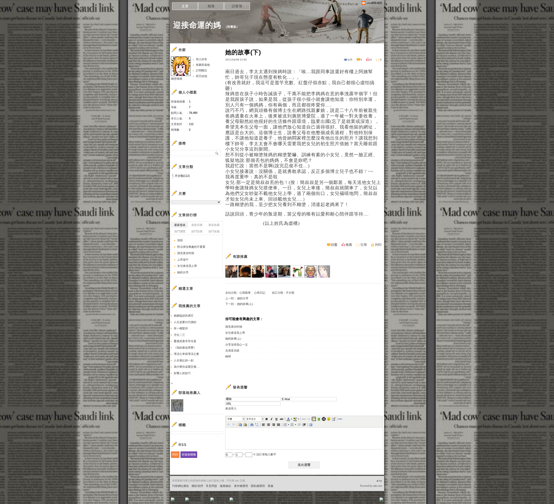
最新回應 (197, 225)
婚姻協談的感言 (183, 315)
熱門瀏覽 (179, 231)
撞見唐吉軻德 (233, 326)
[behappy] (310, 271)
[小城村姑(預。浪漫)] (258, 271)
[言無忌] (324, 271)
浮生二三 (179, 335)
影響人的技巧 (182, 373)
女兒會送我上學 (235, 332)
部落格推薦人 (190, 393)
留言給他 (201, 76)
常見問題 (211, 486)
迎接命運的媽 (197, 25)
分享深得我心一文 (236, 344)
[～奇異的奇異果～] (231, 271)
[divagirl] (284, 271)
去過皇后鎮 (232, 350)
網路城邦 (372, 500)
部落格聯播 (189, 454)
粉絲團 (180, 500)
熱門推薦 (214, 231)
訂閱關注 (201, 70)
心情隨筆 (245, 292)
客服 (270, 486)
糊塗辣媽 (176, 78)
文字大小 (251, 419)
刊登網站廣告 (180, 486)
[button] (235, 419)
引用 (363, 244)
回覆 (334, 244)
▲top (379, 480)
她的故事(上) (245, 304)
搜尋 (217, 153)
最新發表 (179, 225)
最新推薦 (214, 225)
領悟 (180, 240)
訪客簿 (237, 6)
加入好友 (201, 59)
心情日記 (259, 292)
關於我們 (197, 486)
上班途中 (182, 259)
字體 (229, 419)
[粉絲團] (172, 499)
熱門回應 (197, 231)
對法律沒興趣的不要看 (191, 246)
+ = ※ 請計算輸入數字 (254, 454)
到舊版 (231, 26)
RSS (175, 454)
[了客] (244, 271)
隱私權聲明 (258, 486)
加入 (362, 500)
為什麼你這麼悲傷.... (187, 366)
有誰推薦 (240, 256)
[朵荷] (297, 271)
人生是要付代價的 (185, 322)
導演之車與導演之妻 (186, 354)
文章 (185, 6)
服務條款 (225, 486)
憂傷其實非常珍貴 (185, 341)
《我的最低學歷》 (185, 347)
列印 (378, 244)
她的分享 (242, 298)
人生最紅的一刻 (183, 360)
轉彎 (228, 356)
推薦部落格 (203, 64)
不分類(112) (182, 175)
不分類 (290, 292)
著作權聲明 (241, 486)
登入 (354, 500)
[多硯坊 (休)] (271, 271)
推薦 (349, 244)
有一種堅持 (181, 328)
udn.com (377, 485)
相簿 (211, 6)
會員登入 (231, 408)
